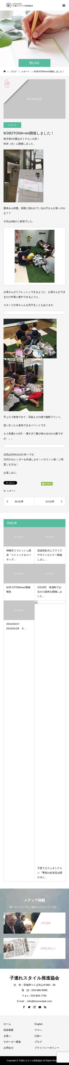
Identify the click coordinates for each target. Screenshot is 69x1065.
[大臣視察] (34, 914)
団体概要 (8, 1030)
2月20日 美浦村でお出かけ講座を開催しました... (49, 591)
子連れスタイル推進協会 (34, 977)
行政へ (38, 1036)
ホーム (7, 1024)
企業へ (7, 1036)
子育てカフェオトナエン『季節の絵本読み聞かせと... (49, 872)
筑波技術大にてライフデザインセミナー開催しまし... (49, 555)
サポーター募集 (12, 1041)
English (38, 1024)
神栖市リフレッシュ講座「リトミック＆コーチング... (18, 555)
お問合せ (8, 1047)
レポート (12, 125)
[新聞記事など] (34, 939)
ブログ (38, 1041)
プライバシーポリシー (46, 1047)
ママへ (38, 1030)
